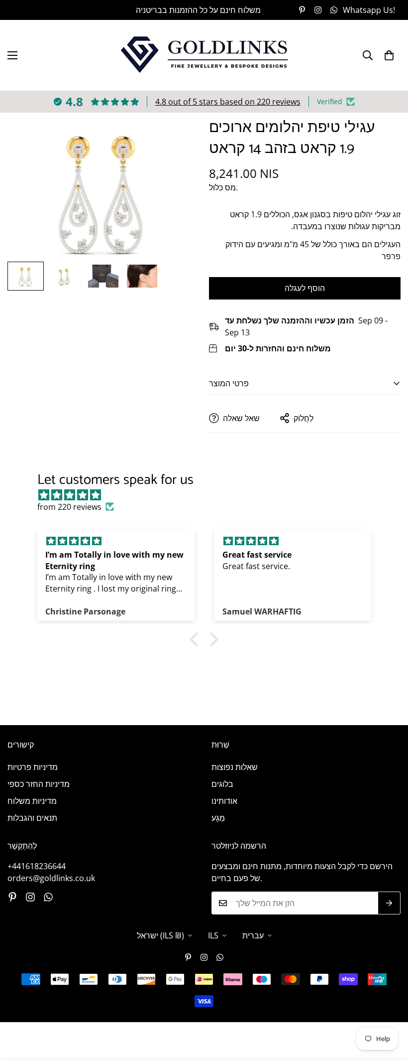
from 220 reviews (69, 506)
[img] (209, 495)
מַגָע (218, 817)
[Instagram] (318, 10)
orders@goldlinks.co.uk (51, 878)
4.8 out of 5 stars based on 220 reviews (228, 101)
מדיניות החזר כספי (38, 783)
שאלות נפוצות (234, 766)
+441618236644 (36, 866)
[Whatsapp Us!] (48, 897)
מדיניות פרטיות (32, 766)
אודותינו (224, 800)
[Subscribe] (389, 903)
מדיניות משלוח (32, 800)
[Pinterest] (302, 10)
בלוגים (222, 783)
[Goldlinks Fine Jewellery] (204, 55)
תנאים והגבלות (32, 817)
